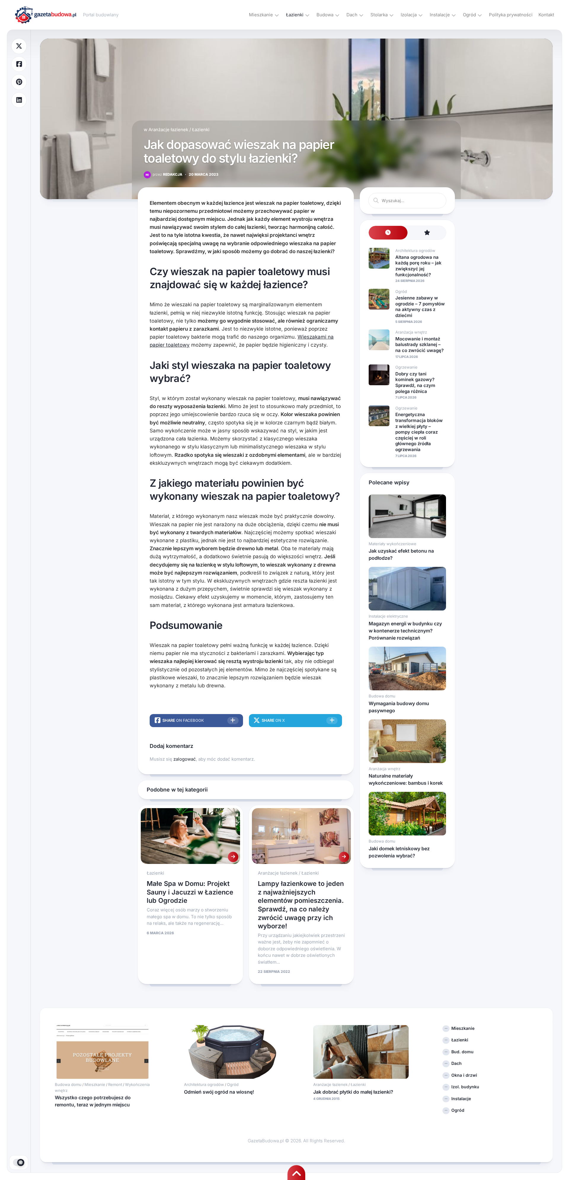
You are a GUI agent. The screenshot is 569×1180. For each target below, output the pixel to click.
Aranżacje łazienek (168, 129)
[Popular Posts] (426, 233)
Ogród (469, 15)
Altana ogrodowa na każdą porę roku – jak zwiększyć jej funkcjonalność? (418, 265)
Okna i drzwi (464, 1075)
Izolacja (409, 15)
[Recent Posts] (388, 233)
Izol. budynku (465, 1086)
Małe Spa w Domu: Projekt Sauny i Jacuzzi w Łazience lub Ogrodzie (190, 892)
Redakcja (167, 174)
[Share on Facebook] (19, 64)
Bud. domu (462, 1051)
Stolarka (379, 15)
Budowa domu (382, 696)
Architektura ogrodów (415, 250)
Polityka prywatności (511, 15)
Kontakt (546, 15)
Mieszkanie (261, 15)
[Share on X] (19, 46)
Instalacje (440, 15)
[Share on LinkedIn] (19, 100)
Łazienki (294, 15)
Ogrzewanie (406, 367)
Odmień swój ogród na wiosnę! (219, 1092)
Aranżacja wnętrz (411, 332)
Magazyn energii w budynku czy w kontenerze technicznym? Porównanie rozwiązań (405, 631)
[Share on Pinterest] (19, 82)
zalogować (184, 759)
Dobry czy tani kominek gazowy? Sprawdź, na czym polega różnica (415, 382)
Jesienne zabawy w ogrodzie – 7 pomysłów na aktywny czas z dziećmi (420, 306)
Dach (351, 15)
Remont (115, 1084)
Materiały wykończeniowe (392, 543)
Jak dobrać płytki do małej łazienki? (353, 1092)
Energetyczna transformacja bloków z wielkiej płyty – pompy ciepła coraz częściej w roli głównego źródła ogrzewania (419, 432)
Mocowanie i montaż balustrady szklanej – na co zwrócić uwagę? (419, 344)
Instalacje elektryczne (388, 616)
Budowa (325, 15)
